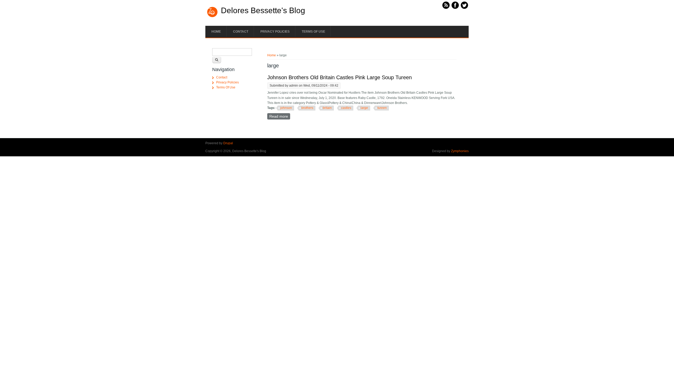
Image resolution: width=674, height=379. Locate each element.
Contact (240, 31)
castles (346, 108)
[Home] (212, 16)
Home (216, 31)
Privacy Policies (275, 31)
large (364, 108)
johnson (286, 108)
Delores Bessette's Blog (263, 10)
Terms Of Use (313, 31)
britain (327, 108)
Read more (279, 116)
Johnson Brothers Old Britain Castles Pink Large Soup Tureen (339, 77)
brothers (307, 108)
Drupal (228, 143)
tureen (382, 108)
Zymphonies (460, 151)
